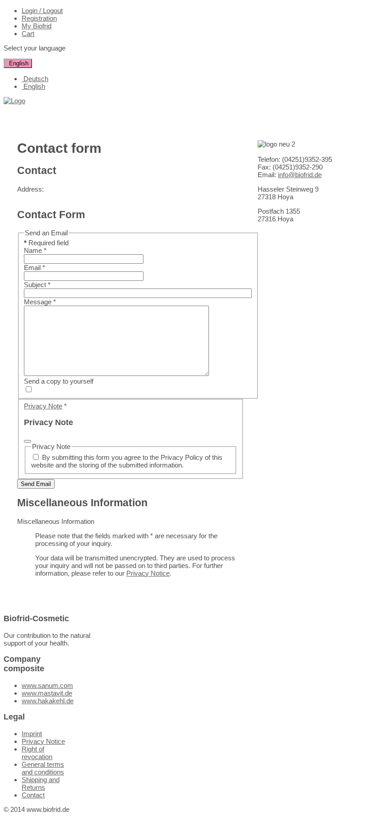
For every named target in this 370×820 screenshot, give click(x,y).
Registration (39, 18)
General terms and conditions (43, 768)
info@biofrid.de (300, 175)
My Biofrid (36, 26)
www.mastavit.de (47, 693)
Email (34, 267)
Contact (33, 795)
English (17, 63)
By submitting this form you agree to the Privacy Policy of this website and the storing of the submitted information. (126, 461)
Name (35, 250)
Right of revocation (37, 752)
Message (40, 302)
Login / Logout (42, 10)
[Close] (27, 441)
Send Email (36, 484)
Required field (46, 243)
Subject (37, 285)
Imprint (32, 734)
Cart (28, 33)
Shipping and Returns (41, 783)
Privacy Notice (148, 573)
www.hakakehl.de (48, 701)
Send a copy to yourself (58, 381)
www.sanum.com (47, 685)
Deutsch (35, 78)
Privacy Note (43, 406)
